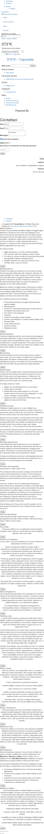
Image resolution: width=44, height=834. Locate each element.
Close (3, 266)
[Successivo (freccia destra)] (3, 833)
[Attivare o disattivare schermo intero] (3, 831)
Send (2, 154)
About (5, 26)
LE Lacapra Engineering (18, 226)
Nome (2, 124)
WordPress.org (11, 105)
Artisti (5, 17)
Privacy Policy (32, 226)
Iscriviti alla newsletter (10, 139)
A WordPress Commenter (14, 79)
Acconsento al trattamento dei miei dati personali (18, 146)
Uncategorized (11, 92)
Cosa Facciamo (8, 22)
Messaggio (4, 135)
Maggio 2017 (10, 85)
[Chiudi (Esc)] (7, 831)
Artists (9, 38)
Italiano (8, 6)
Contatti (5, 30)
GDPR (2, 143)
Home (4, 38)
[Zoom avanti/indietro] (1, 831)
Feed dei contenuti (12, 100)
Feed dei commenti (12, 103)
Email (2, 128)
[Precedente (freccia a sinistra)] (1, 833)
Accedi (8, 98)
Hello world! (10, 73)
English (12, 9)
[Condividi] (5, 831)
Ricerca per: (6, 66)
